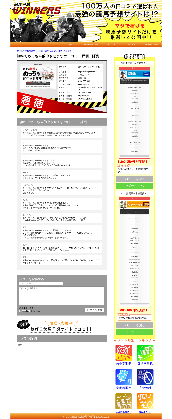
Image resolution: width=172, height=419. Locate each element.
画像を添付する (26, 308)
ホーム (71, 45)
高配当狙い (123, 411)
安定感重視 (123, 387)
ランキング (111, 45)
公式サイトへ (134, 185)
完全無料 (145, 387)
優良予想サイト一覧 (91, 45)
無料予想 (145, 411)
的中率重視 (123, 363)
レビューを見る (134, 179)
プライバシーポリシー (86, 415)
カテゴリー (131, 45)
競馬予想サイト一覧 (151, 45)
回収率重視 (145, 363)
